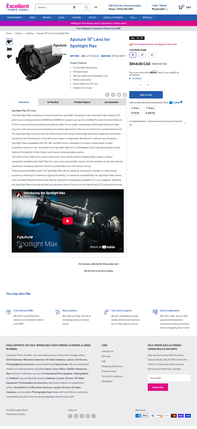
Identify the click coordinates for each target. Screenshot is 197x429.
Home (9, 33)
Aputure (74, 56)
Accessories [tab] (112, 101)
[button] (74, 7)
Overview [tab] (24, 101)
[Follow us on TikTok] (93, 416)
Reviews (106, 356)
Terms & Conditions (112, 376)
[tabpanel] (67, 181)
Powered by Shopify (15, 414)
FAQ (104, 361)
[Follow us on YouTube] (88, 416)
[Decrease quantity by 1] (132, 84)
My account (158, 8)
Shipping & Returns (112, 366)
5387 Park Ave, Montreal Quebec (125, 5)
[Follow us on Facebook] (70, 416)
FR (95, 7)
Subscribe (157, 387)
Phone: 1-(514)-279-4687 (121, 9)
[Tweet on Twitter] (119, 94)
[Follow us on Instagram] (82, 416)
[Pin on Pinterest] (113, 94)
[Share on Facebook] (107, 94)
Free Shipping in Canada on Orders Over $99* (98, 28)
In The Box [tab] (53, 101)
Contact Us (107, 351)
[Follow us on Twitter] (76, 416)
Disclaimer (107, 381)
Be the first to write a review (98, 270)
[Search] (86, 7)
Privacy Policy (109, 371)
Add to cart (146, 94)
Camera (18, 33)
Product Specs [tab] (82, 101)
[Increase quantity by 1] (148, 84)
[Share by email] (125, 94)
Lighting (29, 33)
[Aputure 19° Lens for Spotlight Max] (9, 42)
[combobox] (59, 7)
